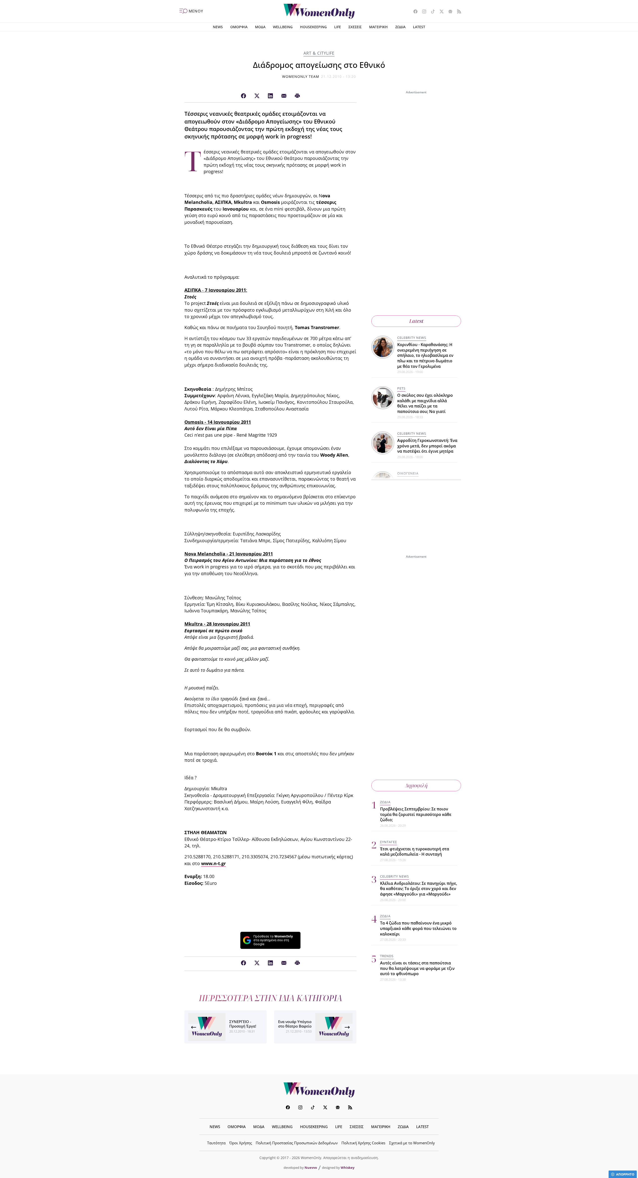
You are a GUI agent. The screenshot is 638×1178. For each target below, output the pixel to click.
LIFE (337, 26)
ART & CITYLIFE (319, 53)
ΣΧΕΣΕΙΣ (355, 26)
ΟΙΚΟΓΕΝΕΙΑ (407, 473)
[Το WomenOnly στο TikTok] (431, 12)
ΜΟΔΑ (260, 26)
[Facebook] (243, 96)
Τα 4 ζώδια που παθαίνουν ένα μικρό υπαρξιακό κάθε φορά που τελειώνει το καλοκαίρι (418, 928)
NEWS (218, 26)
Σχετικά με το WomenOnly (412, 1142)
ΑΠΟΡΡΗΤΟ (625, 1174)
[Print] (297, 96)
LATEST (419, 26)
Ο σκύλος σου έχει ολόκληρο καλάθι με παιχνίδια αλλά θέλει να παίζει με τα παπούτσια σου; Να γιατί (425, 403)
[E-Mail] (284, 96)
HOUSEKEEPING (313, 26)
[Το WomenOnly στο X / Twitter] (440, 12)
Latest (416, 321)
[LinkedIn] (270, 96)
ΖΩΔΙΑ (400, 26)
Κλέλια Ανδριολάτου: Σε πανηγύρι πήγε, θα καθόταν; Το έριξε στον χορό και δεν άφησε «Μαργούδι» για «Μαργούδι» (418, 889)
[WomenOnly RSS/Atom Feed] (457, 12)
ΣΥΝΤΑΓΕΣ (388, 842)
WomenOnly (319, 1089)
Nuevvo (311, 1167)
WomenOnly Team (300, 76)
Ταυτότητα (216, 1142)
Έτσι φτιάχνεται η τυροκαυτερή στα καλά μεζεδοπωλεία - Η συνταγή (414, 851)
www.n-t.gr (213, 863)
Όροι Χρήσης (240, 1142)
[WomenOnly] (319, 11)
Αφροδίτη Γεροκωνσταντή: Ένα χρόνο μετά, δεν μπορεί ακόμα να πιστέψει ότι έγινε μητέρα (427, 446)
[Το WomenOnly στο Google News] (448, 12)
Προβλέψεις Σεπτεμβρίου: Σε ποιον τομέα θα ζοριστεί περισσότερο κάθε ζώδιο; (415, 814)
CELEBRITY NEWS (411, 337)
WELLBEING (283, 26)
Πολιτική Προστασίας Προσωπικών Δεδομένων (297, 1142)
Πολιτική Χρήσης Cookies (363, 1142)
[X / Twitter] (257, 96)
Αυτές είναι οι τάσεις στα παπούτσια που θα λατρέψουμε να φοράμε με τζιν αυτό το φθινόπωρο (417, 968)
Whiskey (347, 1167)
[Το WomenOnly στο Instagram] (422, 12)
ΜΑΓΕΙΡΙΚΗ (378, 26)
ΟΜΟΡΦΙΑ (238, 26)
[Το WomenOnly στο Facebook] (413, 12)
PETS (401, 388)
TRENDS (387, 956)
